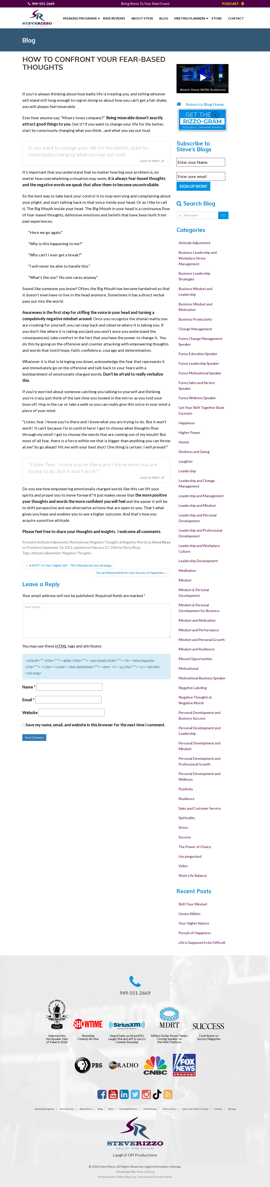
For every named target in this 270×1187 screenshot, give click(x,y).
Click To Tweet (150, 161)
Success (184, 837)
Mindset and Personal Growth (201, 639)
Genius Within (189, 914)
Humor (183, 442)
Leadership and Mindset (197, 505)
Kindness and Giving (194, 451)
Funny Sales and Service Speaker (196, 385)
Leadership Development (198, 561)
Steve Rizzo (131, 547)
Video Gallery (169, 1108)
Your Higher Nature (193, 923)
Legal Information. (156, 1166)
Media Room (150, 1108)
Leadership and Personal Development (197, 518)
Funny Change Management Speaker (200, 341)
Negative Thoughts (76, 553)
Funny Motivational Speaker (200, 373)
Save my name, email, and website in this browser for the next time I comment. (95, 724)
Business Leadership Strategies (194, 276)
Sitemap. (175, 1166)
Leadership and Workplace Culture (199, 548)
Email (28, 699)
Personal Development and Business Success (199, 715)
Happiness (186, 423)
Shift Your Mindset (192, 904)
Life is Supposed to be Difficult (202, 942)
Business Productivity (195, 319)
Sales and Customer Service (199, 808)
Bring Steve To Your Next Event (145, 4)
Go (223, 215)
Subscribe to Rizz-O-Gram (195, 1108)
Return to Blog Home (204, 104)
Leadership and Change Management (196, 483)
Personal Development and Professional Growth (199, 761)
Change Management (195, 329)
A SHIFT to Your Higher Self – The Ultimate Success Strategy (68, 565)
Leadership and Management (201, 496)
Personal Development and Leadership (199, 731)
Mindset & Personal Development (193, 593)
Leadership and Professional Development (200, 533)
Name (28, 687)
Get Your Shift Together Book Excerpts (201, 410)
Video (183, 866)
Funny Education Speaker (198, 354)
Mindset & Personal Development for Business (199, 608)
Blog (163, 18)
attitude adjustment (46, 553)
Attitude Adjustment (52, 542)
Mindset (185, 580)
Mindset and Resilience (196, 649)
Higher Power (189, 432)
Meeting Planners (189, 18)
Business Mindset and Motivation (195, 307)
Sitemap (232, 1108)
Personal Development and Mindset (199, 746)
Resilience (186, 798)
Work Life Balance (192, 875)
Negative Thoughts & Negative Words (118, 542)
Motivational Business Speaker (202, 678)
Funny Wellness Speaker (197, 398)
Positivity (185, 789)
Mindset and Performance (198, 630)
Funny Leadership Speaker (198, 363)
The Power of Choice (194, 847)
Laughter (185, 461)
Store (216, 18)
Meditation (187, 570)
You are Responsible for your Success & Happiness (132, 572)
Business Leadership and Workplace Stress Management (197, 258)
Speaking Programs (80, 18)
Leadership (187, 471)
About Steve (142, 18)
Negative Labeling (192, 688)
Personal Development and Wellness (199, 776)
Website (30, 712)
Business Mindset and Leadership (195, 292)
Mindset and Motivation (197, 620)
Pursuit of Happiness (194, 933)
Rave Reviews (114, 18)
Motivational (79, 542)
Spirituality (186, 818)
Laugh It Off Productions (135, 1155)
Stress (183, 827)
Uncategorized (189, 856)
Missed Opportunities (195, 659)
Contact (236, 18)
